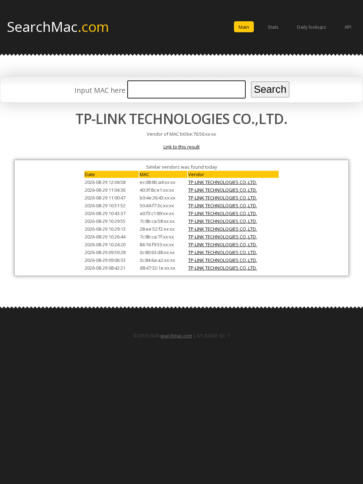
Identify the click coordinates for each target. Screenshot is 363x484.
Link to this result (181, 146)
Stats (273, 27)
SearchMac (58, 26)
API (348, 27)
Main (244, 27)
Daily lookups (311, 27)
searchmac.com (176, 336)
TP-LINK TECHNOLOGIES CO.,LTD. (222, 182)
